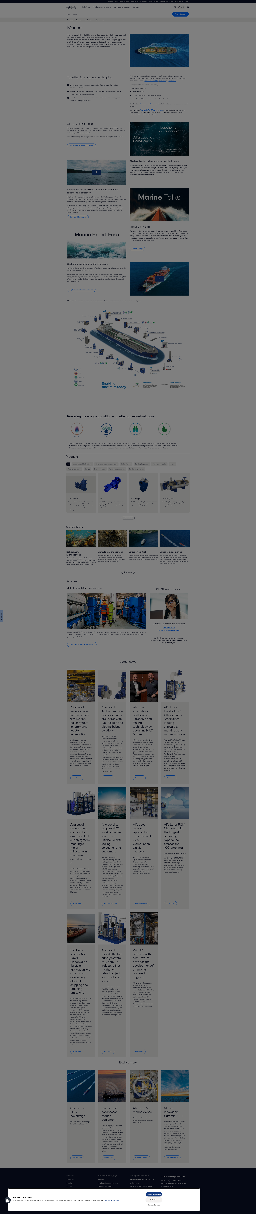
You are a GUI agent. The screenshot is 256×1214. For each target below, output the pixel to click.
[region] (104, 1199)
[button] (7, 1200)
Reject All (153, 1200)
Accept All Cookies (154, 1194)
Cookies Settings (154, 1205)
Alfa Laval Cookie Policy (111, 1200)
